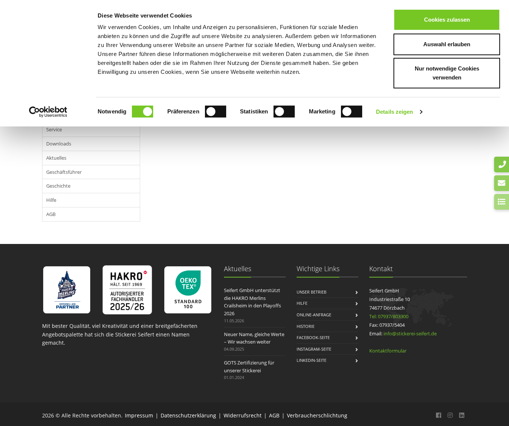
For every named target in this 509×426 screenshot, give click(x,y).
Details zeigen (394, 112)
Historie (305, 326)
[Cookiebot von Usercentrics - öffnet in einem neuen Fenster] (48, 112)
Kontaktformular (388, 350)
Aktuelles (56, 157)
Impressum (139, 415)
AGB (51, 214)
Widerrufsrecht (243, 415)
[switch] (215, 112)
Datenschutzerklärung (188, 415)
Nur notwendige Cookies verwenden (447, 73)
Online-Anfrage (314, 314)
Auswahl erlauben (446, 44)
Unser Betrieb (311, 292)
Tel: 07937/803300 (388, 316)
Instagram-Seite (314, 349)
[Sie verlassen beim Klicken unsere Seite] (438, 415)
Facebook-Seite (313, 337)
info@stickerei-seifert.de (410, 333)
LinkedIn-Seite (311, 360)
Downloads (58, 143)
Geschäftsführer (64, 172)
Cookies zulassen (447, 19)
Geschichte (58, 185)
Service (54, 129)
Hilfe (51, 200)
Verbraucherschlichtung (317, 415)
